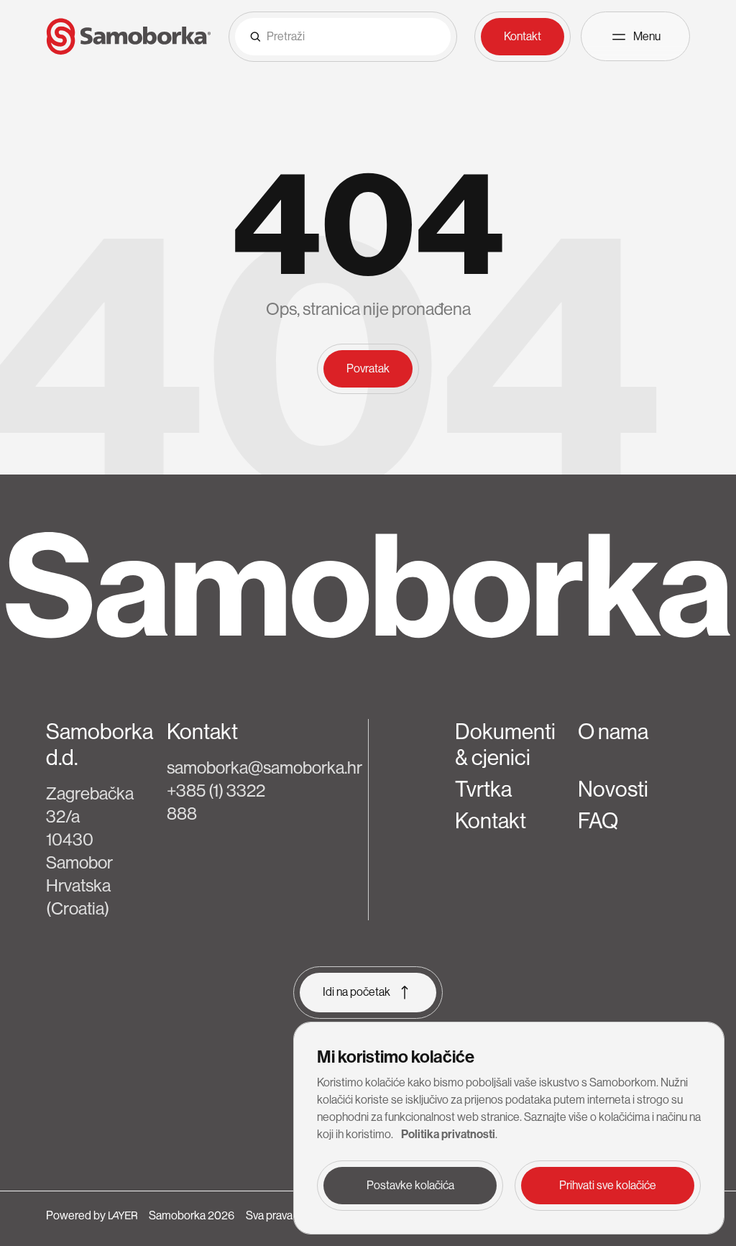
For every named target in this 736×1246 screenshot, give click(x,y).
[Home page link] (128, 36)
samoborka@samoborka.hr (264, 767)
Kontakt (490, 821)
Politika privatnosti (448, 1134)
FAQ (598, 821)
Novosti (613, 789)
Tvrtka (483, 789)
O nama (613, 732)
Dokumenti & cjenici (505, 745)
